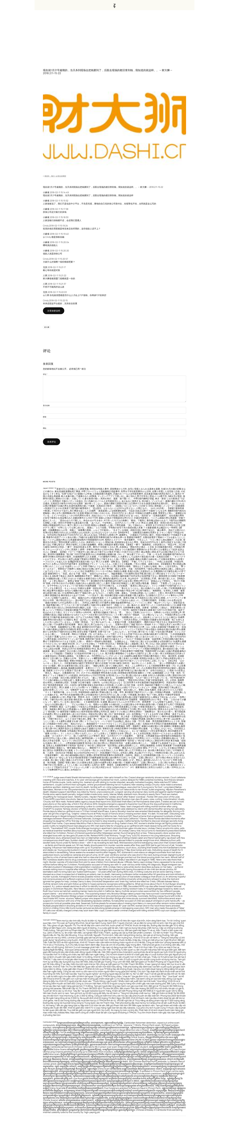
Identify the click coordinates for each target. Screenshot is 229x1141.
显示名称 (46, 405)
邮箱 (44, 417)
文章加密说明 (53, 310)
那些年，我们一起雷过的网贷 (55, 176)
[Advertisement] (114, 35)
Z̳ (114, 5)
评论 (45, 374)
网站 (44, 428)
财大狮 (46, 327)
